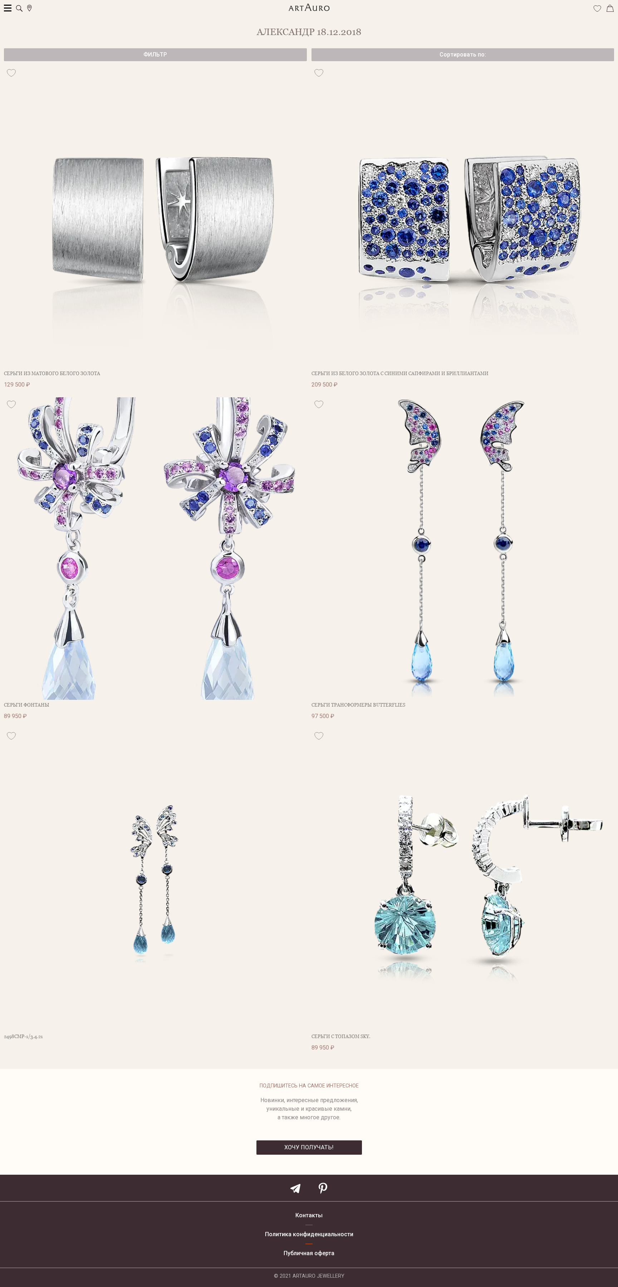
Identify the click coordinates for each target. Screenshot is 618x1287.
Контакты (309, 1215)
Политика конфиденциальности (309, 1234)
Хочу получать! (309, 1147)
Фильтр (155, 54)
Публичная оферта (309, 1253)
